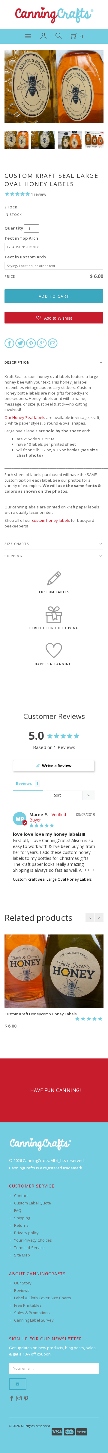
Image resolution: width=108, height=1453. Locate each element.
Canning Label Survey (34, 1320)
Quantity (13, 228)
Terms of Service (29, 1247)
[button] (53, 317)
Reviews (21, 1290)
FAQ (17, 1210)
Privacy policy (26, 1232)
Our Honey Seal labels (24, 417)
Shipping (13, 556)
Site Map (22, 1255)
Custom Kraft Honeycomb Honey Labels (40, 1014)
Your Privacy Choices (33, 1240)
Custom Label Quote (32, 1203)
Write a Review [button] (56, 765)
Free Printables (28, 1305)
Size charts (16, 543)
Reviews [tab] (24, 783)
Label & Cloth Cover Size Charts (42, 1297)
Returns (21, 1225)
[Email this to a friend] (53, 342)
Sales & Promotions (32, 1312)
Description (17, 362)
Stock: (11, 207)
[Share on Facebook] (9, 342)
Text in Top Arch (21, 238)
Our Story (23, 1283)
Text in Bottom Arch (25, 257)
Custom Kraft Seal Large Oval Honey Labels (52, 879)
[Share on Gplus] (42, 342)
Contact (21, 1195)
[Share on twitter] (20, 342)
